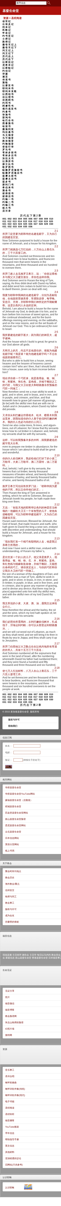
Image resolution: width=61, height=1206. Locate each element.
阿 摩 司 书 (8, 106)
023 (15, 224)
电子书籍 (9, 1101)
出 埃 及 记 (8, 24)
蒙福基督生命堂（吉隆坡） (19, 800)
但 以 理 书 (8, 97)
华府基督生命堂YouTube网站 (20, 793)
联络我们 (12, 726)
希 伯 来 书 (8, 187)
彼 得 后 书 (8, 196)
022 (10, 224)
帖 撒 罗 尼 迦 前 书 (12, 170)
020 (51, 221)
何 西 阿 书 (8, 100)
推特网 (8, 1035)
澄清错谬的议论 (13, 1158)
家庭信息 (10, 957)
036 (30, 226)
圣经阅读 (9, 1108)
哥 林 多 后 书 (9, 155)
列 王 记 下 (8, 53)
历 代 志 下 (8, 59)
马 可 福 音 (8, 138)
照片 (7, 997)
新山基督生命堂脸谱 (15, 819)
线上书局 (9, 850)
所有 (37, 711)
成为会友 (9, 915)
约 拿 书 (6, 111)
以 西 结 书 (8, 94)
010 (51, 218)
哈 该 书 (6, 126)
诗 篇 (5, 73)
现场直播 (7, 955)
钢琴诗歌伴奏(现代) (15, 1095)
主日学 (33, 955)
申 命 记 (6, 33)
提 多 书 (6, 181)
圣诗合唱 (9, 1076)
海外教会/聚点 (12, 884)
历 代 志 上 (8, 56)
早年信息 (9, 1133)
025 (25, 224)
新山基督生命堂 (23, 957)
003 (15, 218)
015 (25, 221)
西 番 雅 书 (8, 123)
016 (30, 221)
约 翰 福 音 (8, 143)
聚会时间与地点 (13, 871)
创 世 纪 (6, 21)
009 (46, 218)
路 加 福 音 (8, 141)
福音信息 (7, 936)
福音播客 (9, 1120)
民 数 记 (6, 30)
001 (4, 218)
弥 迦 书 (6, 114)
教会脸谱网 (11, 1016)
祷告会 (25, 955)
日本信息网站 (12, 838)
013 (15, 221)
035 (25, 226)
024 (20, 224)
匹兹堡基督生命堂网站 (16, 812)
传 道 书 (6, 79)
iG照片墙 (9, 1028)
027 (36, 224)
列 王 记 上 (8, 50)
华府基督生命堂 (13, 787)
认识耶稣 (7, 1177)
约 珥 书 (6, 103)
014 (20, 221)
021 (4, 224)
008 (41, 218)
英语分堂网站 (12, 844)
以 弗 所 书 (8, 161)
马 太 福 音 (8, 135)
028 (41, 224)
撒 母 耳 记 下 (9, 47)
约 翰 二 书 (8, 202)
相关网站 (7, 779)
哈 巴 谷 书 (8, 120)
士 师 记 (6, 38)
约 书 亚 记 (8, 36)
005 (25, 218)
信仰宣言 (9, 890)
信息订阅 (7, 737)
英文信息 (9, 1145)
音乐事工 (9, 1070)
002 (10, 218)
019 (46, 221)
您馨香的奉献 (12, 922)
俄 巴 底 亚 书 (9, 108)
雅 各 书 (6, 190)
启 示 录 (6, 211)
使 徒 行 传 (8, 146)
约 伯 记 (6, 71)
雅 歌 (5, 82)
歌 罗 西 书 (8, 167)
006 (30, 218)
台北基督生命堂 (13, 831)
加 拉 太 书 (8, 158)
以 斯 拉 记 (8, 62)
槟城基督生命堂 (13, 806)
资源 (5, 1049)
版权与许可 (14, 719)
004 (20, 218)
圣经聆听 (9, 1114)
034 (20, 226)
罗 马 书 (6, 149)
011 (4, 221)
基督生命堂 (11, 10)
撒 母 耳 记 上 (9, 44)
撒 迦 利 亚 (8, 129)
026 (30, 224)
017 (35, 221)
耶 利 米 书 (8, 88)
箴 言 (5, 76)
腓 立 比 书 (8, 164)
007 (36, 218)
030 (51, 224)
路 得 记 (6, 41)
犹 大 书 (6, 208)
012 (9, 221)
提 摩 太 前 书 (9, 176)
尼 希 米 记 (8, 65)
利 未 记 (6, 27)
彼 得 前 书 (8, 193)
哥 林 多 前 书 (9, 152)
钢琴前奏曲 (11, 1082)
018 (41, 221)
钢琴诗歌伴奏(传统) (15, 1089)
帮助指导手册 (12, 1139)
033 (15, 226)
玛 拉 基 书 (8, 132)
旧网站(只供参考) (14, 1164)
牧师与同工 (11, 896)
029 (46, 224)
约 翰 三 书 (8, 205)
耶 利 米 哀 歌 (9, 91)
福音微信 (9, 1003)
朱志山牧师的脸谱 (14, 1022)
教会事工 (9, 903)
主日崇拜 (16, 955)
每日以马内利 (44, 955)
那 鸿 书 (6, 117)
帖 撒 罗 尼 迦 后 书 (12, 173)
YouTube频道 (12, 1126)
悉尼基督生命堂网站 (15, 825)
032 (10, 226)
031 (4, 226)
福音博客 (9, 1009)
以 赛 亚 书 (8, 85)
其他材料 (9, 1152)
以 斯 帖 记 (8, 68)
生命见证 (7, 970)
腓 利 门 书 (8, 184)
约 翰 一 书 (8, 199)
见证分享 (9, 991)
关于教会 (7, 863)
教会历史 (9, 877)
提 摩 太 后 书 (9, 178)
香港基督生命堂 (40, 957)
